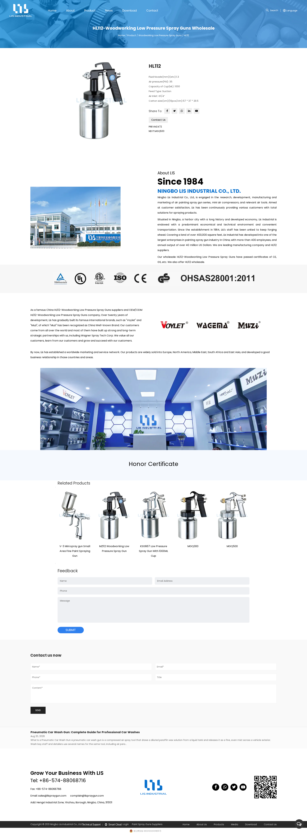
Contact (152, 10)
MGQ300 (192, 546)
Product (89, 10)
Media (234, 824)
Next (55, 563)
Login (126, 824)
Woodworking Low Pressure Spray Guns (160, 35)
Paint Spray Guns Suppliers (147, 824)
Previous (55, 487)
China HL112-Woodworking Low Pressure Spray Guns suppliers (84, 310)
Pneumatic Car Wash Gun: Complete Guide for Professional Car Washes (85, 732)
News (109, 10)
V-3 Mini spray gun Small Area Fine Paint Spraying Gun (74, 551)
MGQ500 (232, 546)
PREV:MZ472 (155, 126)
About (70, 10)
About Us (202, 824)
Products (219, 824)
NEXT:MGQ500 (156, 131)
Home (52, 10)
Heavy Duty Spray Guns (102, 15)
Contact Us (158, 120)
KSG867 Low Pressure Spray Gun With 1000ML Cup (153, 551)
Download (129, 10)
